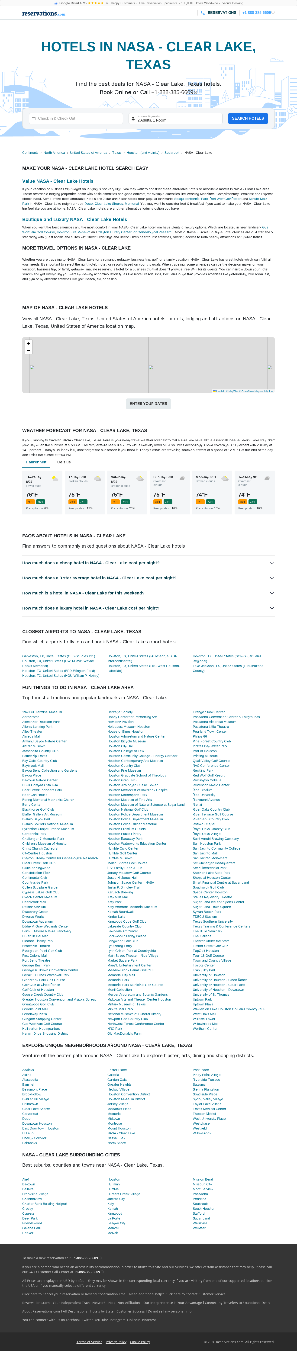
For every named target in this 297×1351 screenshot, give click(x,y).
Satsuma (199, 1084)
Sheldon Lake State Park (211, 873)
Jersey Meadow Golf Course (129, 873)
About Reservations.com (41, 1311)
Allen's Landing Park (37, 726)
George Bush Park (36, 965)
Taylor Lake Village (207, 1104)
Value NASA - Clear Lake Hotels (58, 181)
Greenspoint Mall (35, 1009)
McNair (112, 1233)
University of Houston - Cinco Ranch (220, 980)
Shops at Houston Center (212, 877)
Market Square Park (122, 960)
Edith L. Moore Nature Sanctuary (46, 931)
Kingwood (114, 1213)
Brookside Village (35, 1194)
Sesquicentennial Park (191, 199)
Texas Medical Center (209, 1109)
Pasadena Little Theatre (211, 726)
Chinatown (30, 1104)
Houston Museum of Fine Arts (129, 800)
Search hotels (248, 118)
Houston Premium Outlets (126, 829)
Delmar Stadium (34, 907)
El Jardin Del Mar (35, 936)
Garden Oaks (117, 1079)
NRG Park (114, 1028)
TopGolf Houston (206, 951)
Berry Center (32, 804)
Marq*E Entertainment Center (129, 965)
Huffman (113, 1184)
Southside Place (205, 1094)
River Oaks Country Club (211, 809)
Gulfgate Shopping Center (41, 1019)
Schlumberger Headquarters (214, 863)
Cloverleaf (30, 1114)
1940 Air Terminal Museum (42, 712)
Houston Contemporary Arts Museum (135, 761)
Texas (117, 152)
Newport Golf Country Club (127, 1019)
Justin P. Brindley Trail (123, 887)
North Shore (116, 1143)
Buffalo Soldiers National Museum (47, 824)
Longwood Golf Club (122, 941)
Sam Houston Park (207, 843)
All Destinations (75, 1311)
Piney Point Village (207, 1075)
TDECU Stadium (205, 916)
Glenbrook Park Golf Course (43, 980)
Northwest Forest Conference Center (135, 1024)
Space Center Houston (210, 892)
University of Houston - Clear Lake (219, 985)
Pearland (199, 1199)
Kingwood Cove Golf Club (126, 921)
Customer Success (130, 1311)
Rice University (204, 795)
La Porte (113, 1218)
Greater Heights (119, 1084)
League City (116, 1223)
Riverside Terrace (206, 1079)
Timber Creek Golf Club (210, 946)
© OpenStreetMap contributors (256, 391)
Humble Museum (119, 858)
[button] (28, 343)
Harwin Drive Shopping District (45, 1033)
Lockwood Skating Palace (126, 936)
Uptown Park (202, 999)
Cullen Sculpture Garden (40, 887)
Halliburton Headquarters (41, 1028)
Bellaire (28, 1189)
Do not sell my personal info (169, 1311)
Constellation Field (36, 873)
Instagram (118, 1320)
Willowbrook (202, 1133)
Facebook (73, 1320)
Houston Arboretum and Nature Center (136, 736)
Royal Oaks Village (207, 834)
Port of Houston (205, 751)
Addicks (28, 1070)
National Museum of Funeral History (134, 1014)
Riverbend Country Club (211, 819)
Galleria (113, 1075)
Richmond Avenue (206, 800)
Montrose (114, 1123)
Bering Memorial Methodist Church (48, 800)
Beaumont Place (34, 1089)
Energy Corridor (34, 1138)
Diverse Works (33, 916)
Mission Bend (203, 1179)
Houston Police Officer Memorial (132, 824)
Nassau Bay (116, 1138)
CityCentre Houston (37, 853)
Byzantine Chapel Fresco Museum (48, 829)
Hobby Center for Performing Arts (132, 717)
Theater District (204, 1114)
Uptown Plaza (203, 1004)
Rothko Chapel (204, 824)
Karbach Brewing (120, 892)
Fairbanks (29, 1143)
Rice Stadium (202, 790)
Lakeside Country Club (124, 926)
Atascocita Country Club (40, 751)
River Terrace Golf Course (213, 814)
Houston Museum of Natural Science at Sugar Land (146, 804)
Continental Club (34, 877)
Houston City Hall (120, 746)
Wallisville (200, 1223)
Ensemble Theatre (36, 946)
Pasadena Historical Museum (214, 722)
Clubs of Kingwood (36, 868)
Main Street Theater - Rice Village (132, 955)
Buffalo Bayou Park (36, 819)
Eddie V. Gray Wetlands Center (45, 926)
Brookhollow (31, 1094)
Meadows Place (119, 1109)
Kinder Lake (116, 916)
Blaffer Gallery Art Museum (42, 814)
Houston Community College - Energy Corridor (142, 756)
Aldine (27, 1075)
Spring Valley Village (208, 1099)
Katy (110, 1204)
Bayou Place (31, 775)
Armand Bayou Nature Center (44, 741)
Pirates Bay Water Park (210, 746)
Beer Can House (35, 795)
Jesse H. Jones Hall (122, 877)
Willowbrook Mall (205, 1024)
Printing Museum (205, 756)
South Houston (204, 1208)
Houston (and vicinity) (143, 152)
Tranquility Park (204, 970)
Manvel (113, 1228)
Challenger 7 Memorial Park (43, 839)
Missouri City (202, 1184)
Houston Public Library (124, 834)
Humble (113, 1189)
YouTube (101, 1320)
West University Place (209, 1118)
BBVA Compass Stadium (40, 785)
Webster (199, 1228)
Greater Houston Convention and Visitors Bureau (59, 999)
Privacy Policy (116, 1342)
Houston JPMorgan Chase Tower (132, 785)
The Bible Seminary (207, 931)
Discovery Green (35, 912)
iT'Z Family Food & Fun (124, 868)
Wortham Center (205, 1028)
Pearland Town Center (210, 731)
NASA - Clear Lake (121, 1133)
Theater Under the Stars (211, 941)
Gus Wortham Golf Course (42, 1024)
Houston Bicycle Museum (126, 741)
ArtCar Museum (33, 746)
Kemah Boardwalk (120, 912)
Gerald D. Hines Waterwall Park (45, 975)
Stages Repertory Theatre (212, 897)
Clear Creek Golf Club (38, 863)
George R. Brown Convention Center (50, 970)
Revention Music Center (211, 785)
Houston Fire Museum (73, 232)
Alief (25, 1179)
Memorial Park (118, 980)
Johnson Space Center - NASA (130, 882)
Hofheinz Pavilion (120, 722)
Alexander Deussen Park (41, 722)
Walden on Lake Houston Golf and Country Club (229, 1009)
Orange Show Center (209, 712)
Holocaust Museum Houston (128, 726)
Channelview (32, 1199)
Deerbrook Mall (34, 902)
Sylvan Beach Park (207, 912)
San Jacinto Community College (217, 848)
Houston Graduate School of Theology (136, 775)
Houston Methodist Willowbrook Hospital (137, 790)
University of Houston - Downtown (218, 990)
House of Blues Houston (125, 731)
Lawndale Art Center (122, 931)
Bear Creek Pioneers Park (42, 790)
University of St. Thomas (211, 994)
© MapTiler (232, 391)
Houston (113, 1179)
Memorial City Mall (121, 975)
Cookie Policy (140, 1342)
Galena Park (31, 1228)
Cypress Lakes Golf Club (40, 892)
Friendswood (32, 1223)
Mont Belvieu (203, 1189)
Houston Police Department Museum (135, 814)
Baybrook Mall (33, 765)
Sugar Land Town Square (212, 907)
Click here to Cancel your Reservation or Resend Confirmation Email (74, 1294)
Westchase (201, 1123)
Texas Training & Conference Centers (221, 926)
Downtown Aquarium (37, 921)
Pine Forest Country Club (212, 741)
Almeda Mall (31, 736)
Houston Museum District (126, 1099)
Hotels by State (101, 1311)
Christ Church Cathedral (40, 848)
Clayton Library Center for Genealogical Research (135, 232)
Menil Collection (119, 990)
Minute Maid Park (120, 1009)
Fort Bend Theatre (36, 960)
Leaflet (220, 391)
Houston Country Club (124, 765)
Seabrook (172, 152)
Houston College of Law (125, 751)
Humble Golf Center (122, 853)
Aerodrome (30, 717)
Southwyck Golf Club (208, 887)
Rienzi (197, 804)
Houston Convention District (128, 1094)
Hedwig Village (118, 1089)
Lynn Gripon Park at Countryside (131, 951)
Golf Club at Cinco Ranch (41, 985)
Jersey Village (118, 1104)
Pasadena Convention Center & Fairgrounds (226, 717)
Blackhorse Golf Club (38, 809)
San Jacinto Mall (205, 853)
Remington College (207, 780)
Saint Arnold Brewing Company (216, 839)
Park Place (201, 1070)
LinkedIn (133, 1320)
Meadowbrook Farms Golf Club (130, 970)
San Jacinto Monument (210, 858)
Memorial (132, 203)
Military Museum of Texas (126, 1004)
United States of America (88, 152)
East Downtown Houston (40, 1128)
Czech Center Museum (39, 897)
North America (54, 152)
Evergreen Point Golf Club (42, 951)
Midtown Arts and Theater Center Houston (139, 999)
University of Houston (209, 975)
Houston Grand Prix (122, 780)
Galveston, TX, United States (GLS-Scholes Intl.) (58, 656)
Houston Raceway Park (124, 839)
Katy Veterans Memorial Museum (132, 907)
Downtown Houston (37, 1123)
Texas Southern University (213, 921)
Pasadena (200, 1194)
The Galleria (202, 936)
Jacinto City (116, 1199)
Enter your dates (148, 404)
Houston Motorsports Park (127, 795)
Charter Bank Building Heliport (44, 1204)
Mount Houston (119, 1128)
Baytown (28, 1184)
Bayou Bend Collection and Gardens (49, 770)
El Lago (28, 1133)
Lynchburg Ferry (119, 946)
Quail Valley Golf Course (211, 761)
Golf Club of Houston (38, 990)
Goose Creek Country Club (42, 994)
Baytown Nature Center (40, 780)
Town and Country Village (212, 960)
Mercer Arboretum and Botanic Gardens (137, 994)
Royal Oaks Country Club (211, 829)
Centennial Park (34, 834)
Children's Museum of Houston (45, 843)
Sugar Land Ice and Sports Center (218, 902)
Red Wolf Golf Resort (226, 199)
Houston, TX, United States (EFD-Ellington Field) (58, 671)
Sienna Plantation (206, 1089)
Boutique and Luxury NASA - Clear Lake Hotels (74, 219)
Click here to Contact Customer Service (195, 1294)
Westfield (200, 1128)
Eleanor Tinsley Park (37, 941)
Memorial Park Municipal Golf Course (135, 985)
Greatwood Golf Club (38, 1004)
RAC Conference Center (211, 765)
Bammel (28, 1084)
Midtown (113, 1118)
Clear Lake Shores (109, 203)
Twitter (87, 1320)
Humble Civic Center (123, 848)
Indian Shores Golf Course (127, 863)
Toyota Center (204, 965)
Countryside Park (35, 882)
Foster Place (117, 1070)
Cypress (28, 1213)
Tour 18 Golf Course (208, 955)
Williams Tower (204, 1019)
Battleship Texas (34, 756)
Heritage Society (120, 712)
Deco (88, 203)
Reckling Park (203, 770)
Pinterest (149, 1320)
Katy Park (114, 902)
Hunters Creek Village (123, 1194)
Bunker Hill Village (35, 1099)
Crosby (27, 1208)
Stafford (199, 1213)
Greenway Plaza (34, 1014)
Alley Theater (32, 731)
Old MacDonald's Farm (124, 1033)
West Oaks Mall (204, 1014)
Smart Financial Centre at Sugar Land (221, 882)
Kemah (112, 1208)
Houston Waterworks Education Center (136, 843)
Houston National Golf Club (127, 809)
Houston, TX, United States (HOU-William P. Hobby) (60, 675)
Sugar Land (201, 1218)
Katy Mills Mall (117, 897)
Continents (30, 152)
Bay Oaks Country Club (39, 761)
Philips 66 (200, 736)
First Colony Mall (34, 955)
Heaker (27, 1233)
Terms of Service (89, 1342)
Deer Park (30, 1218)
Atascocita (30, 1079)
